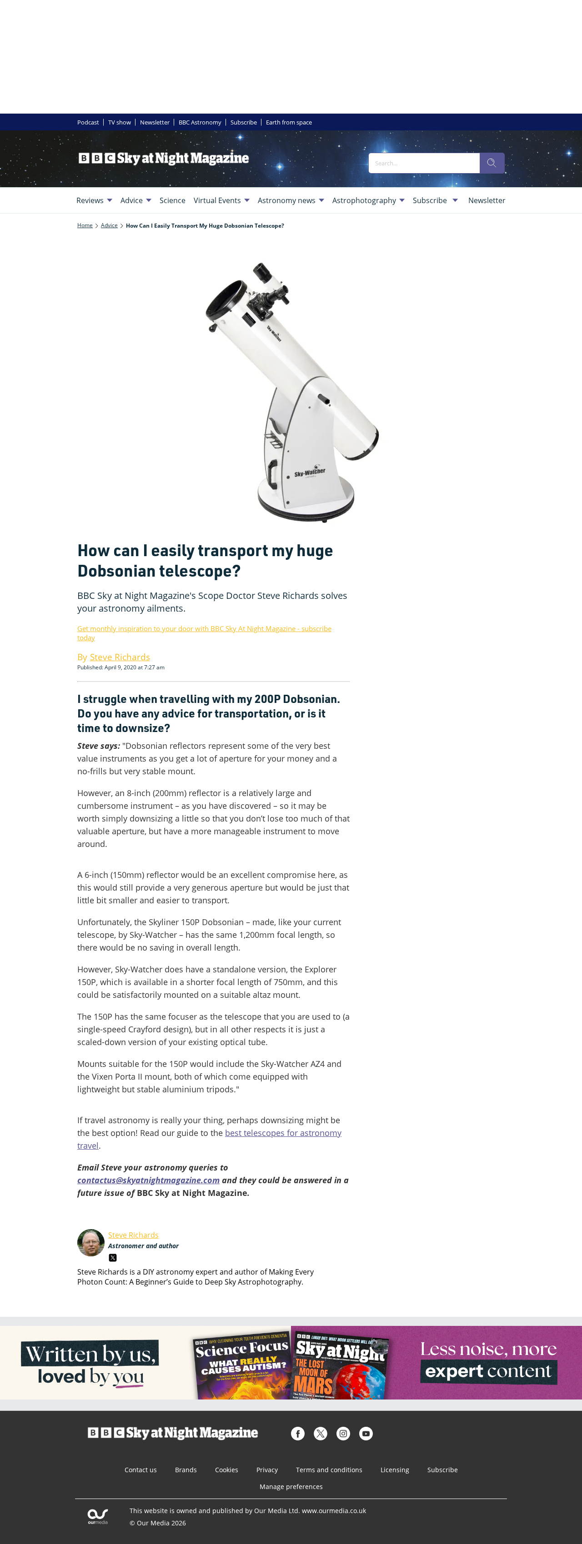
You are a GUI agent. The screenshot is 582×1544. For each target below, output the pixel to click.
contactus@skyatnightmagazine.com (148, 1180)
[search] (492, 163)
